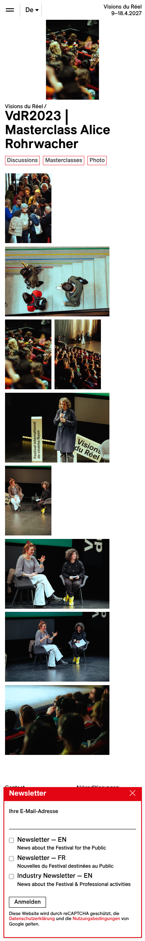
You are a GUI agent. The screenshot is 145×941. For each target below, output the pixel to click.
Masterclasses (63, 160)
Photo (96, 160)
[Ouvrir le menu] (10, 10)
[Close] (130, 793)
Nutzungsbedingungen (96, 918)
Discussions (22, 160)
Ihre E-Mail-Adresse (33, 811)
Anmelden (27, 902)
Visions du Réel (24, 106)
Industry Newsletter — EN (74, 879)
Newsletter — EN (61, 843)
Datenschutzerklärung (32, 918)
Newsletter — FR (65, 862)
